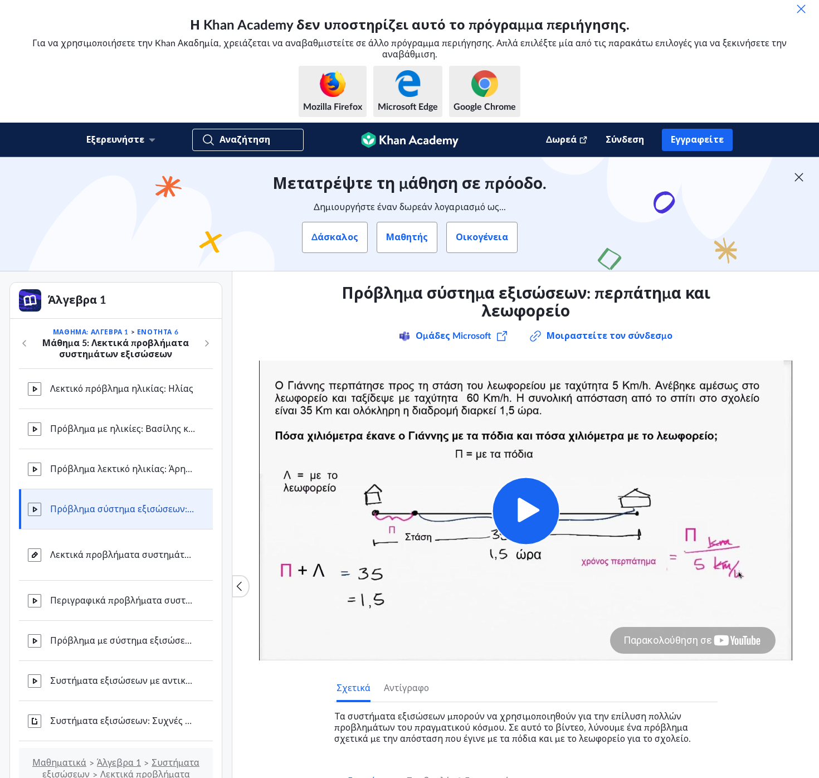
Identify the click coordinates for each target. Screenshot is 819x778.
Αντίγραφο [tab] (406, 688)
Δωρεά (561, 139)
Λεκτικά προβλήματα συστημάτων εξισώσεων (122, 555)
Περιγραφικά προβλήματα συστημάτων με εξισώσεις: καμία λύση (122, 600)
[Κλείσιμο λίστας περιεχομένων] (241, 586)
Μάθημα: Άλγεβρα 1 (91, 332)
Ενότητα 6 (157, 332)
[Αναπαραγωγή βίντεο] (525, 510)
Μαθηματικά (59, 762)
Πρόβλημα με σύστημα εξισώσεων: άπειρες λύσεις (122, 640)
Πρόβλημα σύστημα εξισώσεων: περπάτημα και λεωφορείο (122, 509)
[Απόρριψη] (801, 9)
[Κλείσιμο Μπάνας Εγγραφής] (799, 177)
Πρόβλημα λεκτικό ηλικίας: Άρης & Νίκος (122, 469)
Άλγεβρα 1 (119, 762)
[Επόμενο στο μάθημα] (206, 343)
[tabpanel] (526, 723)
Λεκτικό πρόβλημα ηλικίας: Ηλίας (121, 389)
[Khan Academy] (410, 140)
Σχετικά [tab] (353, 688)
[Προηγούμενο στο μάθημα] (24, 343)
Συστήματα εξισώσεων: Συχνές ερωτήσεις (122, 721)
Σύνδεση (625, 139)
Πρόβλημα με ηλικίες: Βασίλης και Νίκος (122, 429)
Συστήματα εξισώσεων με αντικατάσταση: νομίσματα (122, 681)
